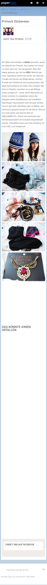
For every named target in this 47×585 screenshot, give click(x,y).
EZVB (28, 38)
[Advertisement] (23, 436)
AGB (32, 577)
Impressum (20, 577)
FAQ (28, 577)
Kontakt (4, 577)
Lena (13, 126)
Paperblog (10, 570)
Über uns (11, 577)
